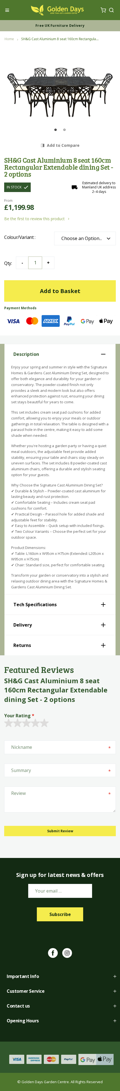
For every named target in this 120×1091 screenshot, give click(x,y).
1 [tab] (55, 129)
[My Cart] (103, 10)
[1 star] (8, 723)
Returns (22, 645)
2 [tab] (64, 129)
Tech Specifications (35, 604)
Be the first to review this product (35, 218)
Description (26, 354)
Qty (7, 263)
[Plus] (48, 262)
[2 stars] (12, 723)
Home (9, 39)
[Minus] (22, 262)
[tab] (60, 354)
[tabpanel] (60, 88)
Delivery (22, 625)
